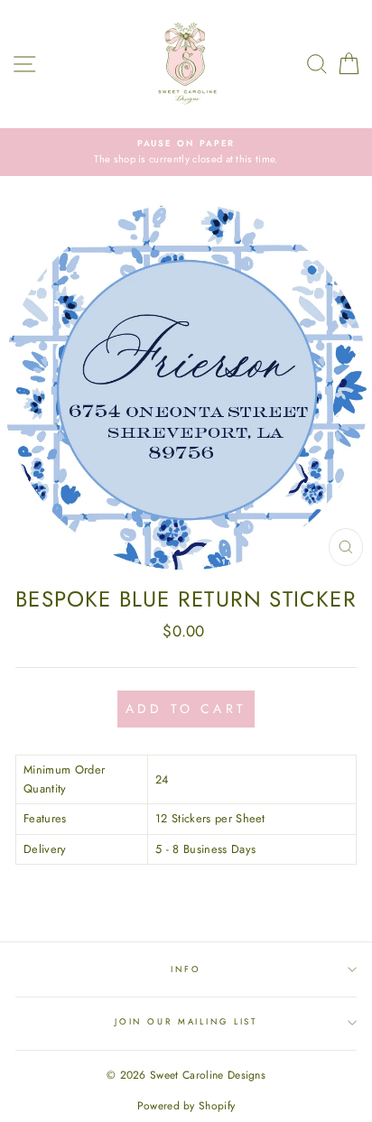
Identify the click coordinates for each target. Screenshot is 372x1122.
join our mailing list (186, 1021)
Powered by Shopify (186, 1106)
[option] (186, 152)
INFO (185, 969)
